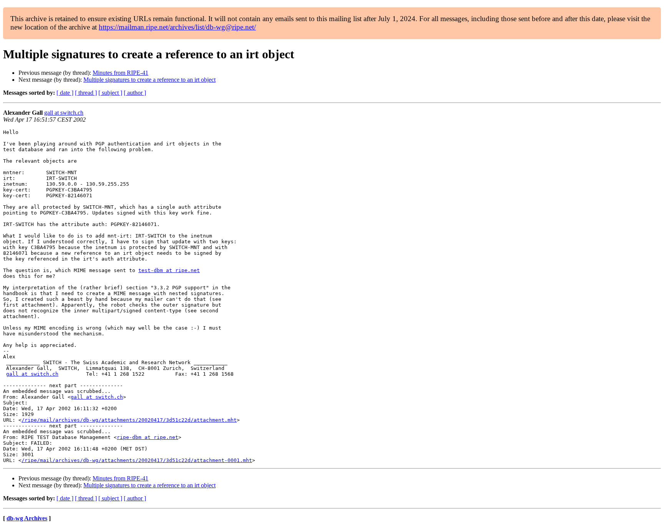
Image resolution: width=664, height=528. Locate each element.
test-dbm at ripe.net (169, 270)
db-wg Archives (27, 518)
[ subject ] (110, 92)
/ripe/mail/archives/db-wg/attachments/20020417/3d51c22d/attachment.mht (129, 420)
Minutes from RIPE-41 (120, 72)
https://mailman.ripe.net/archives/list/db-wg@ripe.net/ (177, 27)
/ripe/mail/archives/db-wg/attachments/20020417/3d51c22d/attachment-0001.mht (137, 460)
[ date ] (64, 92)
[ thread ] (86, 92)
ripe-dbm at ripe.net (147, 437)
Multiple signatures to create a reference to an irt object (149, 79)
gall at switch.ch (63, 112)
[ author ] (135, 92)
